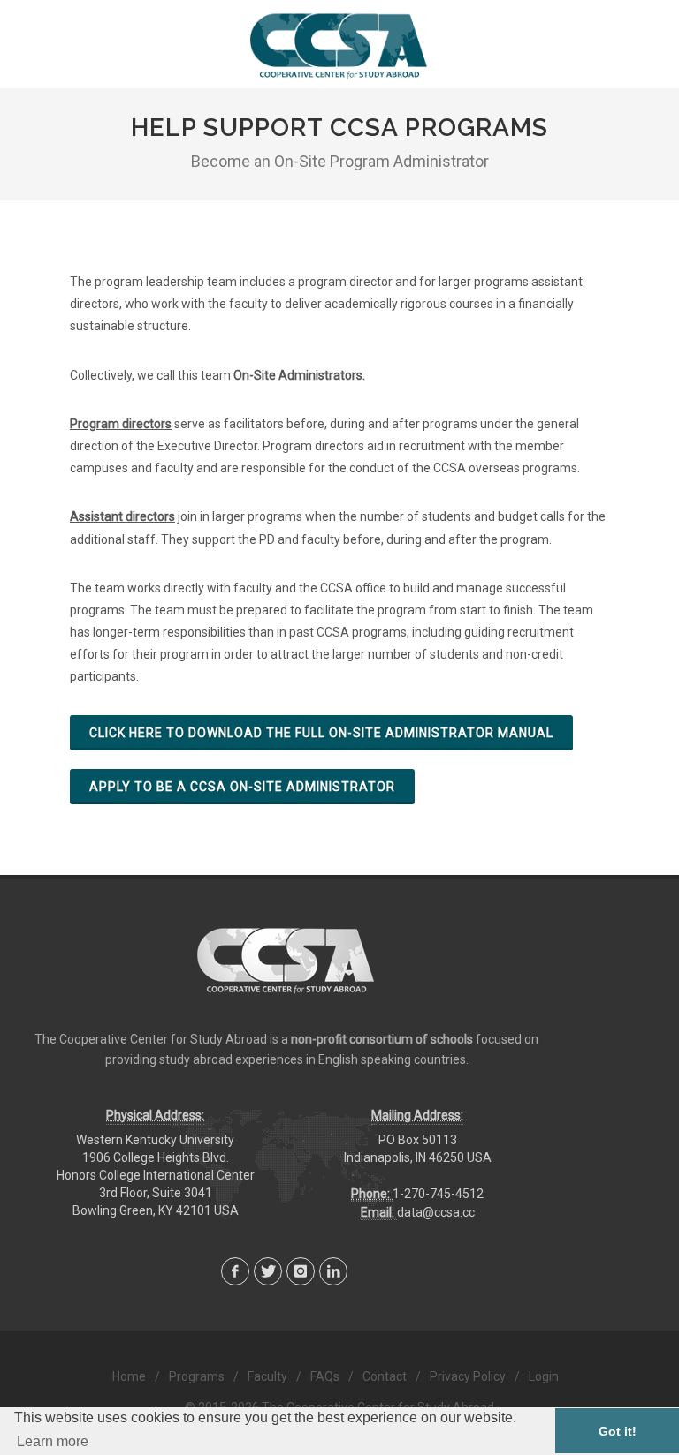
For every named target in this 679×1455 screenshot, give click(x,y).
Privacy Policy (468, 1376)
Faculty (267, 1376)
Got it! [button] (618, 1431)
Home (129, 1376)
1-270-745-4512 (438, 1194)
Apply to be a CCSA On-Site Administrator (242, 787)
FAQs (325, 1376)
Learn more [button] (52, 1441)
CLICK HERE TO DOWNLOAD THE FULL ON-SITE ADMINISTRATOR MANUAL (321, 733)
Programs (197, 1376)
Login (544, 1376)
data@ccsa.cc (436, 1212)
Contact (384, 1376)
